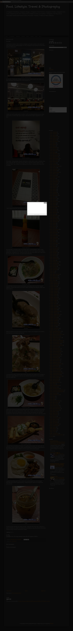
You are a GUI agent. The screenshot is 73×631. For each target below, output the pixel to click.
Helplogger (38, 214)
